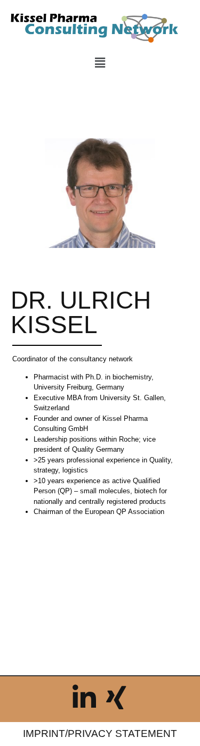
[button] (100, 63)
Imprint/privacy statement (100, 733)
